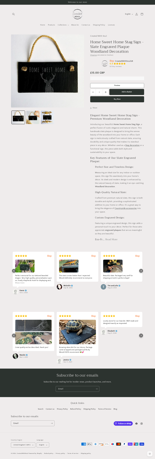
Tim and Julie (113, 286)
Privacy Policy (62, 409)
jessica (66, 360)
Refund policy (48, 453)
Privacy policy (60, 453)
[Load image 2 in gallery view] (33, 117)
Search (40, 409)
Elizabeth (111, 331)
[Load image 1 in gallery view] (18, 117)
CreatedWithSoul (22, 453)
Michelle (67, 286)
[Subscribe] (96, 389)
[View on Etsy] (104, 63)
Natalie (22, 355)
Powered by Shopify (35, 453)
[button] (13, 14)
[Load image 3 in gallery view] (47, 117)
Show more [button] (19, 283)
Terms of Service (104, 409)
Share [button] (95, 108)
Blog (115, 409)
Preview (117, 85)
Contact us (50, 409)
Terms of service (72, 453)
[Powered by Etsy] (49, 256)
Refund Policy (75, 409)
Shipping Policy (89, 409)
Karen (22, 290)
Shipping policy (86, 453)
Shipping (93, 55)
